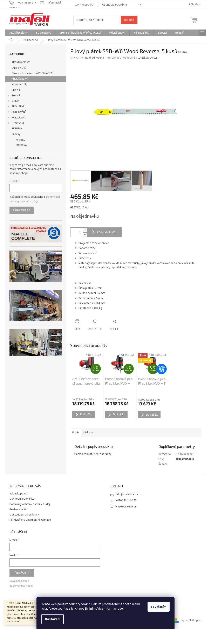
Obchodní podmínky (114, 5)
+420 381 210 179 (126, 500)
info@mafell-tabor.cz (129, 494)
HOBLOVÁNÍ (19, 112)
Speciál (16, 90)
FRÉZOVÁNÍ (18, 118)
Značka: (147, 58)
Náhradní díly (19, 84)
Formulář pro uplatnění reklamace (30, 520)
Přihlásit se (21, 210)
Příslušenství (19, 79)
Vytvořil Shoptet (192, 620)
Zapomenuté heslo (21, 586)
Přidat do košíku (107, 232)
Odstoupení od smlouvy (24, 515)
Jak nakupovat (84, 5)
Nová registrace (19, 581)
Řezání (16, 95)
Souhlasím (158, 606)
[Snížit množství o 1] (85, 234)
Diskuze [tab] (88, 432)
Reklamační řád (18, 509)
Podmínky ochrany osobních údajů (30, 504)
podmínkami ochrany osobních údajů (35, 199)
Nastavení (52, 619)
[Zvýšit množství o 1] (85, 230)
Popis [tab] (75, 432)
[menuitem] (18, 33)
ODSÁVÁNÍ (18, 123)
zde (120, 608)
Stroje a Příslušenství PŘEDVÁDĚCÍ (32, 73)
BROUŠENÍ (18, 106)
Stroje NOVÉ (19, 68)
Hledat (129, 19)
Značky (16, 134)
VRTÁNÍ (16, 101)
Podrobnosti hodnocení (120, 58)
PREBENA (17, 129)
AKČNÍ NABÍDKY (21, 62)
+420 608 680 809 (126, 507)
